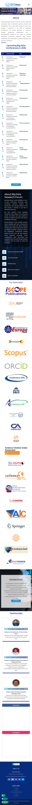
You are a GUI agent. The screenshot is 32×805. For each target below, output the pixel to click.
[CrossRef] (16, 341)
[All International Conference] (16, 513)
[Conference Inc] (16, 402)
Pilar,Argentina (24, 139)
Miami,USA (23, 57)
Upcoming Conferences (17, 792)
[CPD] (16, 415)
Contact (16, 795)
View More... (4, 42)
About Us (17, 790)
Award (16, 793)
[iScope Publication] (16, 291)
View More (16, 184)
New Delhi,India (24, 131)
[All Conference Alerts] (16, 549)
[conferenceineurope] (16, 329)
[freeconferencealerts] (16, 489)
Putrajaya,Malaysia (25, 106)
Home (16, 788)
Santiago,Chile (24, 90)
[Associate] (16, 303)
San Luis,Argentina (25, 123)
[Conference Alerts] (16, 475)
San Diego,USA (24, 98)
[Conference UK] (16, 378)
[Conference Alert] (16, 427)
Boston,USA (23, 65)
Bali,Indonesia (23, 115)
